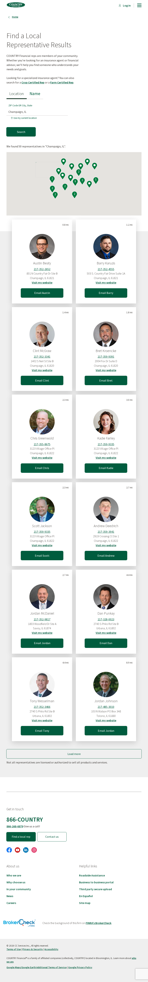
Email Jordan (42, 643)
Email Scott (42, 555)
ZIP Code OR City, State (20, 105)
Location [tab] (16, 93)
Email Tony (42, 730)
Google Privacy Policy (80, 967)
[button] (70, 178)
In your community (18, 889)
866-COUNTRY (24, 819)
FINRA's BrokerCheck (98, 923)
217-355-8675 (42, 444)
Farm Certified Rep (61, 82)
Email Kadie (106, 468)
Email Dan (106, 643)
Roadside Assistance (92, 875)
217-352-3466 (42, 707)
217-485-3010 (106, 707)
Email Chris (42, 468)
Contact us (52, 836)
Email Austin (42, 293)
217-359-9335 (106, 444)
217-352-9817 (42, 619)
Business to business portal (96, 882)
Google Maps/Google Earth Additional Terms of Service (36, 967)
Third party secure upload (95, 889)
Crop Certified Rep (32, 82)
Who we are (13, 875)
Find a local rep (21, 836)
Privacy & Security (32, 949)
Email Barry (106, 293)
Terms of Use (13, 949)
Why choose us (15, 882)
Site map (84, 903)
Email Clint (42, 380)
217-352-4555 (106, 269)
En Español (86, 896)
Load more (74, 754)
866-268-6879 (14, 826)
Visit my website (42, 282)
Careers (11, 903)
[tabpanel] (38, 118)
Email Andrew (105, 555)
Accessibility (51, 949)
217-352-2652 (42, 269)
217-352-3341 (42, 356)
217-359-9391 (106, 356)
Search (21, 132)
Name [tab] (35, 93)
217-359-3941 (106, 531)
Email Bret (106, 380)
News (9, 896)
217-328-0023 (106, 619)
